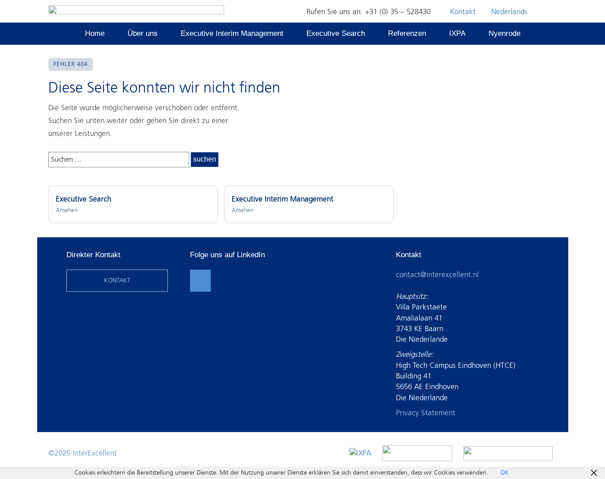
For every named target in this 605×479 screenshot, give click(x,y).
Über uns (143, 33)
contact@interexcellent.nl (437, 274)
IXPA (457, 33)
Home (95, 33)
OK (504, 472)
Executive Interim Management (232, 33)
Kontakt (463, 12)
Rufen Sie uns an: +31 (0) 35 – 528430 (368, 12)
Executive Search (335, 33)
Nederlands (509, 12)
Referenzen (407, 33)
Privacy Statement (425, 413)
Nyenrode (504, 33)
